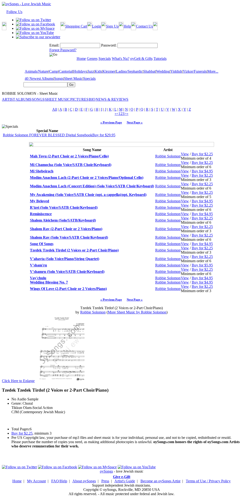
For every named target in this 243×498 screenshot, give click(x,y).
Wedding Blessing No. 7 (49, 282)
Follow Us (14, 12)
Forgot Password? (62, 50)
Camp (53, 71)
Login (96, 26)
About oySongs (84, 481)
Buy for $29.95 (103, 135)
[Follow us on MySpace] (35, 28)
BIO (92, 99)
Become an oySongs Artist (160, 481)
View (185, 154)
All (54, 109)
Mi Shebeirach (41, 171)
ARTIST (8, 99)
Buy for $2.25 (202, 154)
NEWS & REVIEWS (112, 99)
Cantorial (66, 71)
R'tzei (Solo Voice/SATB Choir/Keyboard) (64, 207)
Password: (109, 45)
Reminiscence (41, 214)
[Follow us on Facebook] (35, 24)
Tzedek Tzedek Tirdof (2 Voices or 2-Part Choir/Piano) (74, 250)
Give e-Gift (121, 477)
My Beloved (39, 201)
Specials (89, 78)
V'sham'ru (38, 265)
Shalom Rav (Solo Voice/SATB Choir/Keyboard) (69, 237)
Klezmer (109, 71)
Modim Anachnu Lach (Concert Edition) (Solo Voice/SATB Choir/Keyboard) (92, 186)
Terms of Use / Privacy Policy (208, 481)
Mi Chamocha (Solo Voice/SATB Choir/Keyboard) (70, 165)
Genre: (16, 403)
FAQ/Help (59, 481)
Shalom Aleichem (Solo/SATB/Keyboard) (63, 220)
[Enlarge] (62, 381)
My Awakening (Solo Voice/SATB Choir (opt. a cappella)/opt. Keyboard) (88, 195)
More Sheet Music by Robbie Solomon (137, 312)
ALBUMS (23, 99)
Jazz (91, 71)
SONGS (38, 99)
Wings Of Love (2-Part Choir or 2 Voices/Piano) (68, 289)
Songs (58, 78)
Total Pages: (20, 429)
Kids (98, 71)
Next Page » (135, 122)
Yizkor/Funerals (195, 71)
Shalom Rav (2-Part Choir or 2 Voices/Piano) (66, 229)
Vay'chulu (38, 278)
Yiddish (176, 71)
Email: (54, 45)
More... (212, 71)
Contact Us (144, 26)
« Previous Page (111, 122)
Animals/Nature (36, 71)
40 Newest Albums (39, 78)
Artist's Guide (124, 481)
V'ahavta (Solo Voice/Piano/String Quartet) (64, 259)
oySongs (106, 471)
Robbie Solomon (168, 156)
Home (17, 481)
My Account (36, 481)
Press (105, 481)
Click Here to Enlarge (18, 381)
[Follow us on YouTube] (35, 33)
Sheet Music (73, 78)
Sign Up (112, 26)
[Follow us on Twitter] (33, 20)
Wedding (163, 71)
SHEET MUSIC (57, 99)
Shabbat (149, 71)
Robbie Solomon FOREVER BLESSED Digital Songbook (47, 135)
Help (127, 26)
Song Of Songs (41, 244)
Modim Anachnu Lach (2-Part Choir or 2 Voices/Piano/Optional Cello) (86, 177)
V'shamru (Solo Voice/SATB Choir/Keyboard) (67, 272)
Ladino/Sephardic (129, 71)
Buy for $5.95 (202, 265)
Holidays (80, 71)
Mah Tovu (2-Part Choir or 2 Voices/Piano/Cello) (69, 156)
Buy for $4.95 (202, 171)
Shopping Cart (76, 26)
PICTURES (79, 99)
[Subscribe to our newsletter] (38, 37)
